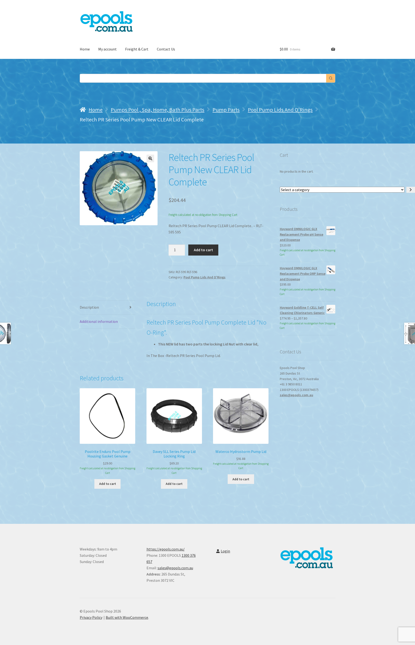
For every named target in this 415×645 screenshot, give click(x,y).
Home (85, 49)
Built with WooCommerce (127, 617)
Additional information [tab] (99, 321)
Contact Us (166, 49)
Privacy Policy (91, 617)
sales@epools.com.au (296, 395)
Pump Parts (226, 109)
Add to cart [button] (107, 484)
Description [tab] (89, 307)
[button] (150, 158)
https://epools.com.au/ (165, 549)
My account (107, 49)
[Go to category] (410, 190)
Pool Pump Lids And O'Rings (280, 109)
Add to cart (203, 249)
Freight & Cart (136, 49)
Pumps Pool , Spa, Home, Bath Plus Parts (157, 109)
